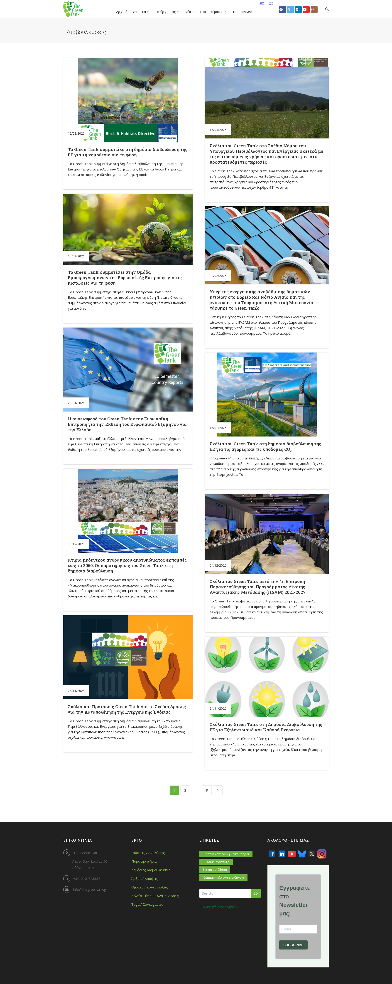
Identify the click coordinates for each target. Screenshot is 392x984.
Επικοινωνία (244, 11)
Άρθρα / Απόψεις (144, 878)
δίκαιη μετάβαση (215, 870)
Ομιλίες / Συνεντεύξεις (149, 887)
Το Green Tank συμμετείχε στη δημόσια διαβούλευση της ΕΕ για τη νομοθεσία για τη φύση (127, 152)
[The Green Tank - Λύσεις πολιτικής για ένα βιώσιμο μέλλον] (73, 9)
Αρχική (122, 11)
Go (255, 893)
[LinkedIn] (282, 853)
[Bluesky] (301, 853)
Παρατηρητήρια (144, 861)
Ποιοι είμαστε (212, 11)
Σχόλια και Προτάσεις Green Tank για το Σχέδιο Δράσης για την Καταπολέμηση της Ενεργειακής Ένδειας (127, 709)
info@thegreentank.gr (90, 889)
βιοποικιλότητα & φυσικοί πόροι (226, 854)
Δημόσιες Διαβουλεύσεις (150, 870)
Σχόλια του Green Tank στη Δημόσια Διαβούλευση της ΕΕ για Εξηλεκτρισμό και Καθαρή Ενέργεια (266, 726)
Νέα (188, 11)
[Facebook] (272, 853)
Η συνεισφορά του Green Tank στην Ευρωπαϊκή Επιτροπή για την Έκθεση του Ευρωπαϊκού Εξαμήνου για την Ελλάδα (127, 424)
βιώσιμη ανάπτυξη (216, 862)
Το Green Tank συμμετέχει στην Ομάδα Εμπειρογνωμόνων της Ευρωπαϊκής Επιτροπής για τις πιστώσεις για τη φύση (125, 277)
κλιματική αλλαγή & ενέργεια (223, 877)
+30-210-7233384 (88, 878)
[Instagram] (321, 853)
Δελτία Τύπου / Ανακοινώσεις (155, 895)
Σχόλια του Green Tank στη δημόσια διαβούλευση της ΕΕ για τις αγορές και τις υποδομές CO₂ (265, 446)
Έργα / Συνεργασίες (147, 904)
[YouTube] (291, 853)
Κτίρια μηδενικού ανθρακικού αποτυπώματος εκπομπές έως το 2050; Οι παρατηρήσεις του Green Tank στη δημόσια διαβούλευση (127, 565)
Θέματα (140, 11)
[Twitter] (311, 853)
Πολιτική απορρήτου (218, 907)
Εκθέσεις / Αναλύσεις (148, 852)
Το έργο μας (166, 11)
